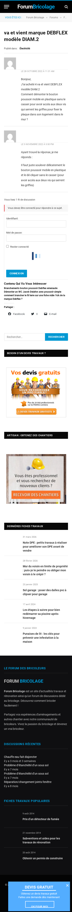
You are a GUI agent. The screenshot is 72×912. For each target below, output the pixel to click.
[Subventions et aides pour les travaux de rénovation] (11, 837)
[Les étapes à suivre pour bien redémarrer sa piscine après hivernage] (11, 608)
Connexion (17, 273)
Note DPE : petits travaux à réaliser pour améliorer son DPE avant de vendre (45, 546)
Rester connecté (19, 246)
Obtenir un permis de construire (43, 858)
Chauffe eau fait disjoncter (20, 756)
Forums (54, 17)
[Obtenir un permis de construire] (11, 857)
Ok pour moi (39, 906)
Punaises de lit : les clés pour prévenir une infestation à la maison (41, 637)
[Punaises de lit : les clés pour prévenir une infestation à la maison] (11, 632)
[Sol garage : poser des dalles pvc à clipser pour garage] (11, 589)
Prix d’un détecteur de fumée (41, 819)
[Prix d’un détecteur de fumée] (11, 818)
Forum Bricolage (35, 17)
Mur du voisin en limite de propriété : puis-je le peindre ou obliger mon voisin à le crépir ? (45, 570)
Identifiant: (12, 218)
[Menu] (6, 6)
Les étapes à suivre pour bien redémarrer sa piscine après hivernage (41, 613)
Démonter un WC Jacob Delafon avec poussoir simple (32, 291)
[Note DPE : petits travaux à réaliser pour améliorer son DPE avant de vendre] (11, 541)
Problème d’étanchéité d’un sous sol (26, 765)
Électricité (25, 48)
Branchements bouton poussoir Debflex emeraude (30, 288)
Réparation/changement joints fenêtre (27, 782)
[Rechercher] (66, 6)
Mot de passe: (14, 232)
